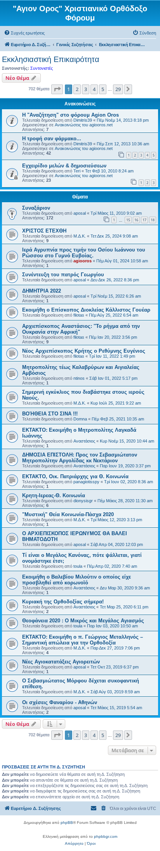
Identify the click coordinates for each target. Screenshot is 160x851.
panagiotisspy (86, 481)
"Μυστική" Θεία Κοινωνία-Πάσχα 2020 (68, 514)
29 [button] (118, 89)
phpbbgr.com (105, 836)
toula (77, 566)
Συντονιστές (41, 68)
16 (136, 219)
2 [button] (77, 89)
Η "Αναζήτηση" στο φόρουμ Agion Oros (70, 115)
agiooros (82, 260)
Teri (76, 171)
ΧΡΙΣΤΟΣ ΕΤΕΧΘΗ (44, 231)
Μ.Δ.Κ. (79, 236)
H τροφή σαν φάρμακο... (51, 138)
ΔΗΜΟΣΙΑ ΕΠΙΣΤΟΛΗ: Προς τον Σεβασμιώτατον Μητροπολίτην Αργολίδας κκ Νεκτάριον (79, 457)
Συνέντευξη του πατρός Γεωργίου (63, 274)
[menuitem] (24, 33)
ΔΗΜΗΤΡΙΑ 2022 (41, 291)
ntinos (79, 378)
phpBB (67, 822)
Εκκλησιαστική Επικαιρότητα (50, 59)
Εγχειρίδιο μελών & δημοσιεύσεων (64, 166)
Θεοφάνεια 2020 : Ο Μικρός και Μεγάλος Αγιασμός (83, 621)
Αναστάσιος (84, 441)
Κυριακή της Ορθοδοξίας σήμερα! (63, 602)
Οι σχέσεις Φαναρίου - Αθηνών (59, 702)
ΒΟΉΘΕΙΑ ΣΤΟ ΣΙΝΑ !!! (50, 414)
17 (144, 219)
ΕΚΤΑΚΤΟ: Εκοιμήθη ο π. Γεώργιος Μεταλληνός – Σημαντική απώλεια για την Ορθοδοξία (82, 640)
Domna (80, 419)
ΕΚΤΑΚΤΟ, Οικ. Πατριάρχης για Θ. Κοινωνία (75, 476)
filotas (78, 315)
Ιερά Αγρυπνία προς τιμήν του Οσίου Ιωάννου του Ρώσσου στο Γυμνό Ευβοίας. (83, 252)
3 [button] (85, 89)
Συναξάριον (36, 208)
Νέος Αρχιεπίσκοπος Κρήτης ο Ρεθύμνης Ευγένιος (83, 351)
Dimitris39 (82, 120)
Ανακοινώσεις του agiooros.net (84, 124)
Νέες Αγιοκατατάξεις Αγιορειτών (61, 662)
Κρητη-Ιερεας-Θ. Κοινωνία (53, 495)
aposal (79, 213)
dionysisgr (83, 500)
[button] (57, 89)
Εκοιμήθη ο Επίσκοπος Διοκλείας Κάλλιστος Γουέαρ (86, 310)
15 (128, 219)
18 (153, 219)
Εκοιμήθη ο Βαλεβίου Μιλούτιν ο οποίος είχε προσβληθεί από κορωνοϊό (76, 580)
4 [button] (94, 89)
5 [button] (102, 89)
